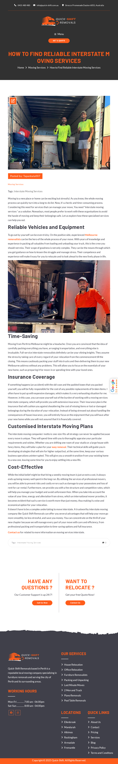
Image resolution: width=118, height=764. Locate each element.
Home (21, 67)
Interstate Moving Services (28, 191)
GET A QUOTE (59, 40)
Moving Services (37, 67)
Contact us (14, 532)
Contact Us (75, 603)
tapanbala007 (31, 176)
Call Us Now (42, 603)
